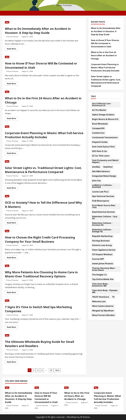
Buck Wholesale (100, 123)
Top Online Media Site (102, 279)
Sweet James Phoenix (102, 263)
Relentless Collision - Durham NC (102, 224)
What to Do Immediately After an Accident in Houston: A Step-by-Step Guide (38, 31)
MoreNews (72, 417)
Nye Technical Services (103, 196)
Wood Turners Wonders (103, 315)
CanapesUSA (98, 128)
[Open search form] (123, 13)
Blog (7, 22)
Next (57, 370)
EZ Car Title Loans (100, 155)
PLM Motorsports (100, 200)
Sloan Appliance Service (103, 249)
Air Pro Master (99, 110)
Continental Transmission (105, 137)
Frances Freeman (12, 37)
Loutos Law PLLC (100, 191)
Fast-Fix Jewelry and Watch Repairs (105, 161)
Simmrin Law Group (102, 245)
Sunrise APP (98, 259)
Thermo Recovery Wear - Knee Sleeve (104, 269)
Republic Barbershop (102, 236)
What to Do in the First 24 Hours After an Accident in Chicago (104, 55)
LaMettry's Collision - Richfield (102, 186)
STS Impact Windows (102, 254)
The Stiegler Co (99, 274)
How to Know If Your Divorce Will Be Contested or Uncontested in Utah (105, 43)
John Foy (96, 180)
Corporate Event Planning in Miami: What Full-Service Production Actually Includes (44, 135)
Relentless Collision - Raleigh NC (102, 230)
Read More (12, 49)
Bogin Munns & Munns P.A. (105, 119)
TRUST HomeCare (100, 297)
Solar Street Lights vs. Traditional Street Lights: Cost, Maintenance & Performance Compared (43, 170)
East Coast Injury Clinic (103, 146)
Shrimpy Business (101, 240)
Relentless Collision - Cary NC (104, 217)
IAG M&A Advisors (101, 171)
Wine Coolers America (102, 306)
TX (113, 297)
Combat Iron (98, 133)
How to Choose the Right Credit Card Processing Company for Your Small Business (40, 239)
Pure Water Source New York (103, 206)
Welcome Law (99, 301)
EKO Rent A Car (99, 151)
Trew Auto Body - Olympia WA (105, 291)
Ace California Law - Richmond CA (101, 104)
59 (51, 370)
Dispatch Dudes (100, 142)
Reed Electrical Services (103, 212)
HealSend (107, 166)
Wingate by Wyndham (103, 310)
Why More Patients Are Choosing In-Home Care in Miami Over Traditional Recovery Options (41, 274)
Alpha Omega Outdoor (103, 114)
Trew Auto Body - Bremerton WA (100, 284)
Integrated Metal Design (104, 176)
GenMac (96, 166)
